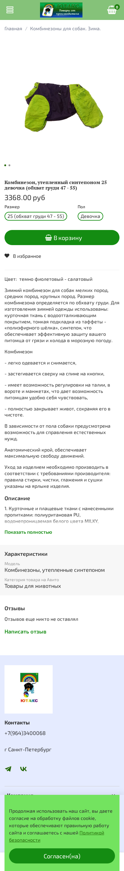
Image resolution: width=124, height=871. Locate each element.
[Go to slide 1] (5, 165)
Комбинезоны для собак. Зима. (65, 28)
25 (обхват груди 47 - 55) (36, 216)
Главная (13, 28)
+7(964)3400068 (25, 733)
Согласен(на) (62, 856)
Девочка (90, 216)
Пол (81, 206)
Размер (12, 206)
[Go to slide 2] (9, 165)
